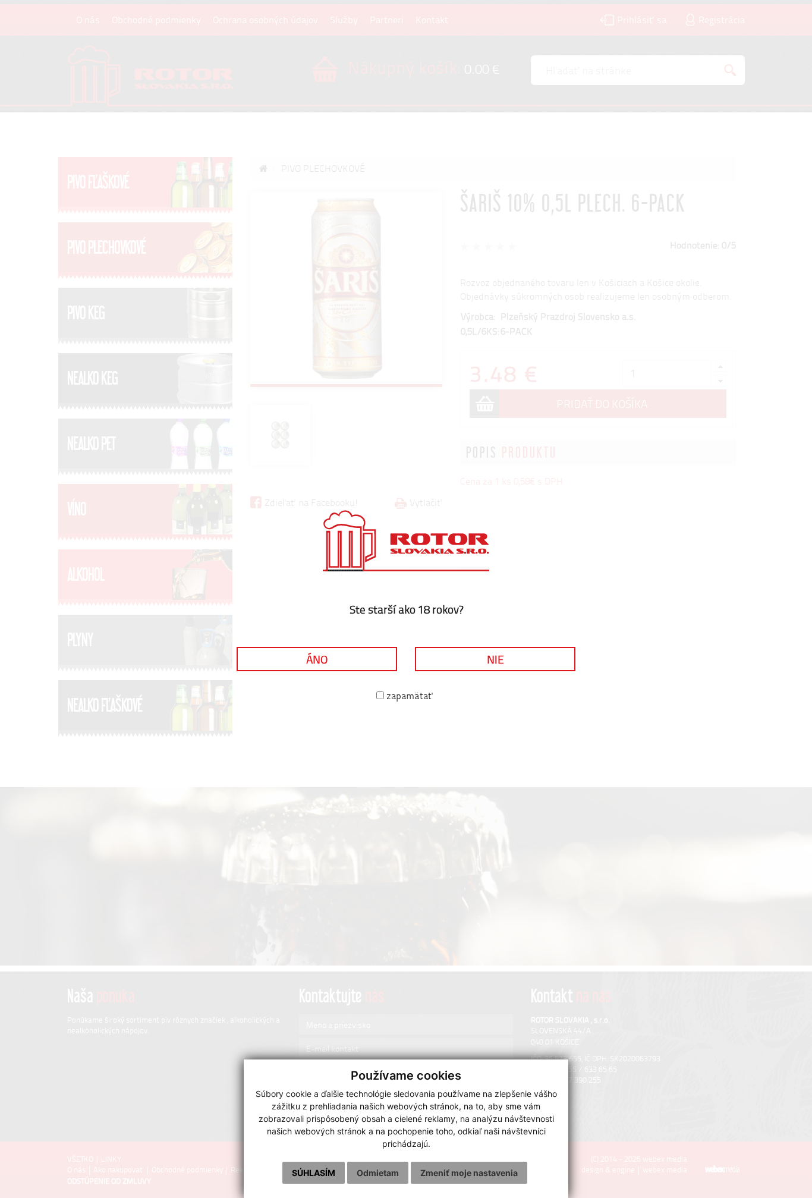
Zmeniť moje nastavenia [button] (469, 1173)
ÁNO (317, 659)
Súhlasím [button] (313, 1173)
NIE (495, 659)
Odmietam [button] (378, 1173)
